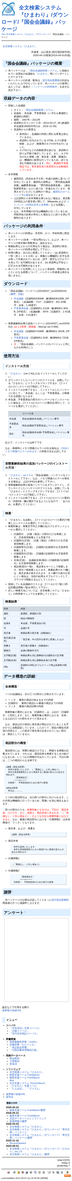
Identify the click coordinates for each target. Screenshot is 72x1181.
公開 (26, 195)
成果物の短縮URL (12, 1010)
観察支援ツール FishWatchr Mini (25, 1079)
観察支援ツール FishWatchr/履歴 (27, 1110)
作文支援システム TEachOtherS (27, 1083)
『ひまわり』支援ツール (23, 1085)
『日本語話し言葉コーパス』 (25, 1028)
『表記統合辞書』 (19, 1047)
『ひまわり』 (42, 73)
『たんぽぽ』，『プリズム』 (25, 1088)
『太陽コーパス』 (19, 1030)
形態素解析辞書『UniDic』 (24, 1041)
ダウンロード (43, 34)
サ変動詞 (14, 1061)
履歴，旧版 (17, 294)
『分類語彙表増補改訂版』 (24, 1050)
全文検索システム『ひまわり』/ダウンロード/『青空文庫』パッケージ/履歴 (40, 1136)
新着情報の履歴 (18, 1121)
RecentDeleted (18, 1143)
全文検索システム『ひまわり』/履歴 (29, 1154)
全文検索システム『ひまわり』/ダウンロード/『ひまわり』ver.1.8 (40, 1150)
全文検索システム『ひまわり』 (21, 34)
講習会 (9, 1097)
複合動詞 (14, 1058)
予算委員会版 (21, 308)
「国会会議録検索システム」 (39, 109)
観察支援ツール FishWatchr (25, 1074)
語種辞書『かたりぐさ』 (23, 1044)
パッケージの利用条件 (45, 86)
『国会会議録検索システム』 (44, 70)
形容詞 (13, 1063)
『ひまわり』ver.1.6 (19, 475)
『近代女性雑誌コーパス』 (24, 1033)
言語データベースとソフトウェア (28, 1118)
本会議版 (19, 298)
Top (3, 34)
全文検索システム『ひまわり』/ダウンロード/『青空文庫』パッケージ (40, 1131)
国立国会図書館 (51, 80)
